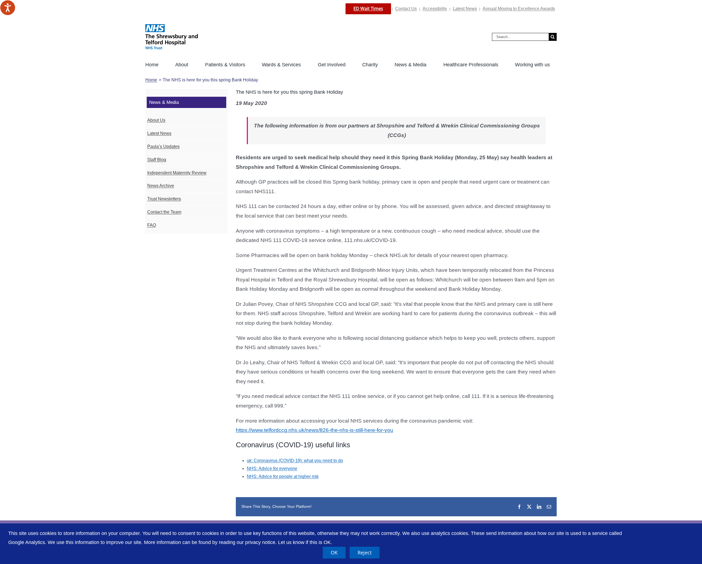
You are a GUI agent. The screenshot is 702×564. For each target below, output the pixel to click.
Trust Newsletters (164, 198)
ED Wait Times (368, 8)
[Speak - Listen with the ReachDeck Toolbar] (7, 7)
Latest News (465, 8)
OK (334, 552)
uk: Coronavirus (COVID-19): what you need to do (295, 460)
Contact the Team (164, 212)
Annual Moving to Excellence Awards (519, 8)
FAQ (151, 225)
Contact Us (406, 8)
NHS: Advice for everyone (272, 468)
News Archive (160, 185)
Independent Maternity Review (176, 172)
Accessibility (435, 8)
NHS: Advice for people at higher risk (283, 476)
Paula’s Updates (163, 146)
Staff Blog (156, 159)
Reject (365, 552)
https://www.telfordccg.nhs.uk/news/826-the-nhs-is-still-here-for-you (314, 430)
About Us (156, 120)
